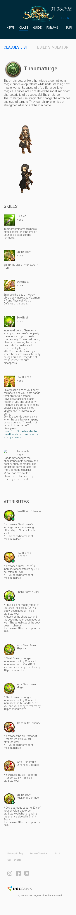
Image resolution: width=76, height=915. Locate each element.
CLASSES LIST (16, 47)
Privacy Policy (15, 853)
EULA (58, 853)
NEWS (10, 27)
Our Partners (14, 859)
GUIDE (37, 27)
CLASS (23, 27)
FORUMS (52, 27)
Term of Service (39, 853)
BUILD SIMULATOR (52, 47)
